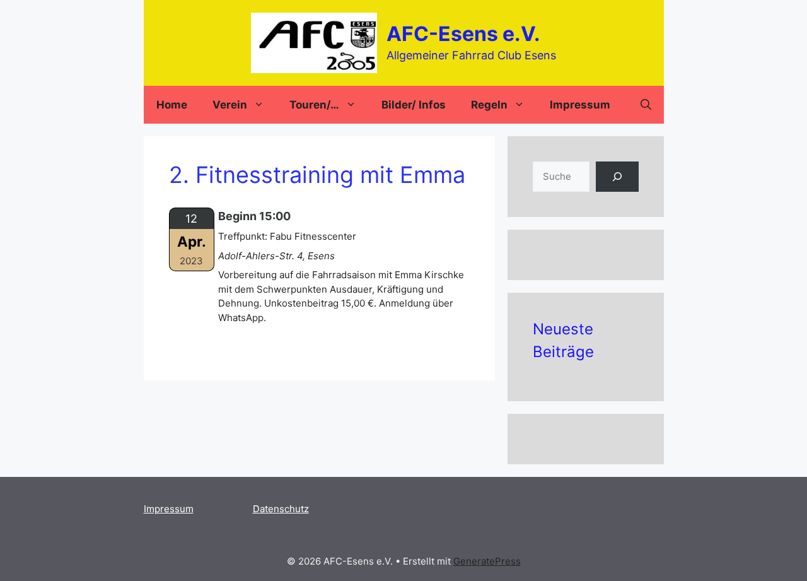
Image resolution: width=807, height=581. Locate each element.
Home (171, 104)
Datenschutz (281, 509)
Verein (229, 104)
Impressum (580, 104)
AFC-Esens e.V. (463, 33)
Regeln (489, 104)
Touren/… (314, 104)
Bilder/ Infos (413, 104)
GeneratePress (487, 561)
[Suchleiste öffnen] (646, 105)
